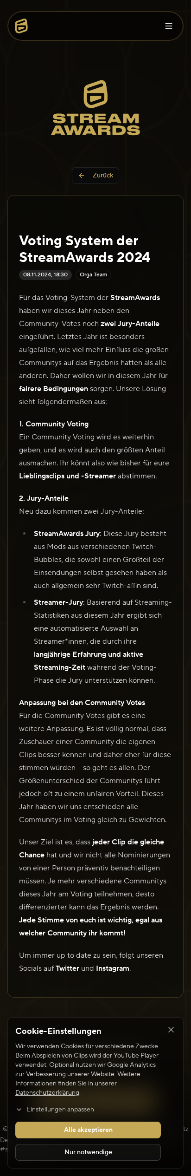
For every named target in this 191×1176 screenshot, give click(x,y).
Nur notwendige (88, 1152)
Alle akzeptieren (88, 1130)
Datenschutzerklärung (47, 1093)
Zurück (103, 175)
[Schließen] (171, 1029)
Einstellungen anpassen (60, 1109)
